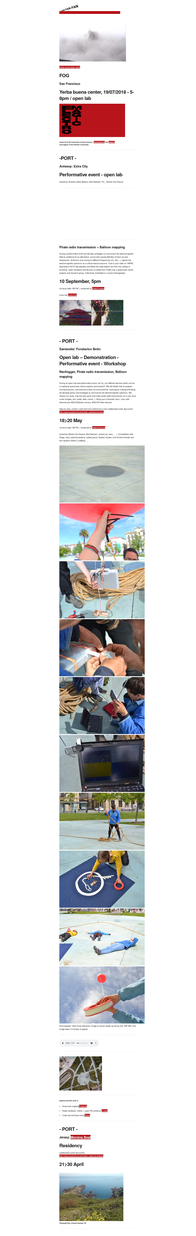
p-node (105, 1110)
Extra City (72, 295)
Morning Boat (81, 1137)
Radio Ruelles (98, 288)
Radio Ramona (98, 427)
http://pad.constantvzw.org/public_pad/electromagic (81, 412)
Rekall (87, 1115)
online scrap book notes (69, 67)
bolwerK (112, 142)
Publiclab (83, 1106)
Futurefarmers (99, 142)
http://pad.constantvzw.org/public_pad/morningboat (81, 1155)
